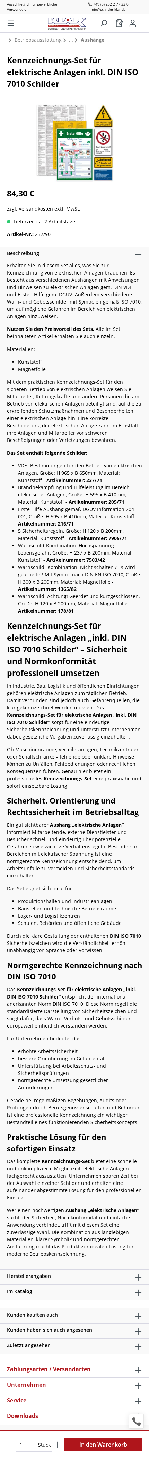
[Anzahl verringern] (11, 1445)
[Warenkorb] (120, 23)
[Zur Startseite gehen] (70, 22)
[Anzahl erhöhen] (57, 1445)
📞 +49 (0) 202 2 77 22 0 (108, 4)
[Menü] (11, 23)
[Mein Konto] (133, 23)
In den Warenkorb (103, 1444)
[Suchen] (104, 23)
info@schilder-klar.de (108, 9)
